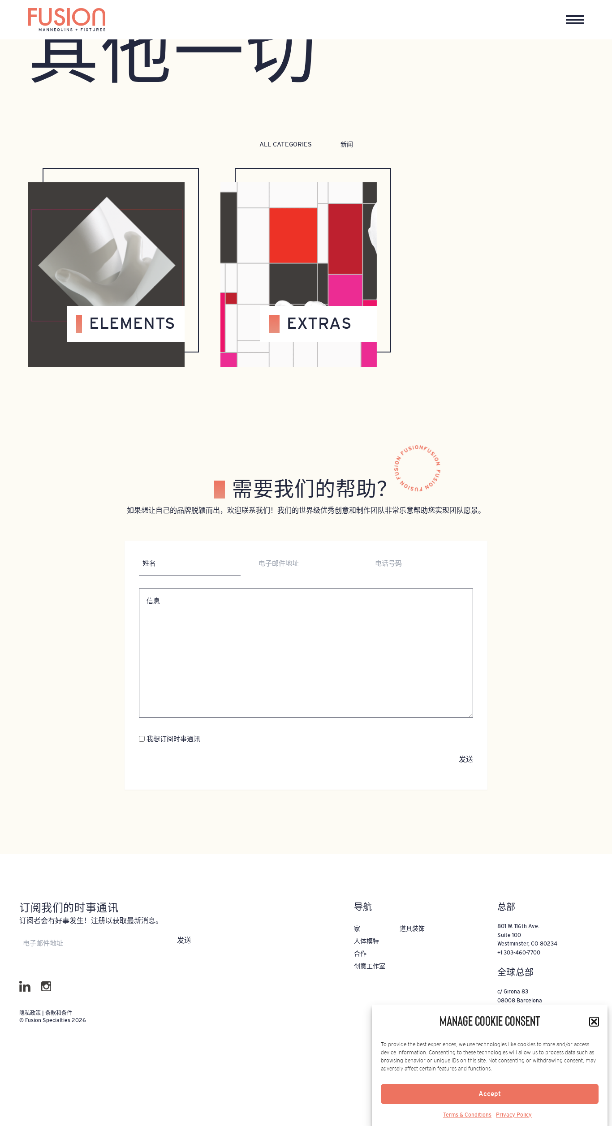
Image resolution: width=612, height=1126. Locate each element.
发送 (466, 759)
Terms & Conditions (467, 1115)
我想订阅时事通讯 (173, 739)
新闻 (346, 144)
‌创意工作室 (369, 966)
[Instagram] (46, 986)
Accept (489, 1094)
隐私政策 (30, 1013)
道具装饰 (412, 928)
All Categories (285, 144)
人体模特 (366, 941)
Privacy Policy (514, 1115)
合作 (360, 953)
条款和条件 (58, 1013)
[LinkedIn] (24, 986)
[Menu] (575, 20)
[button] (594, 1021)
